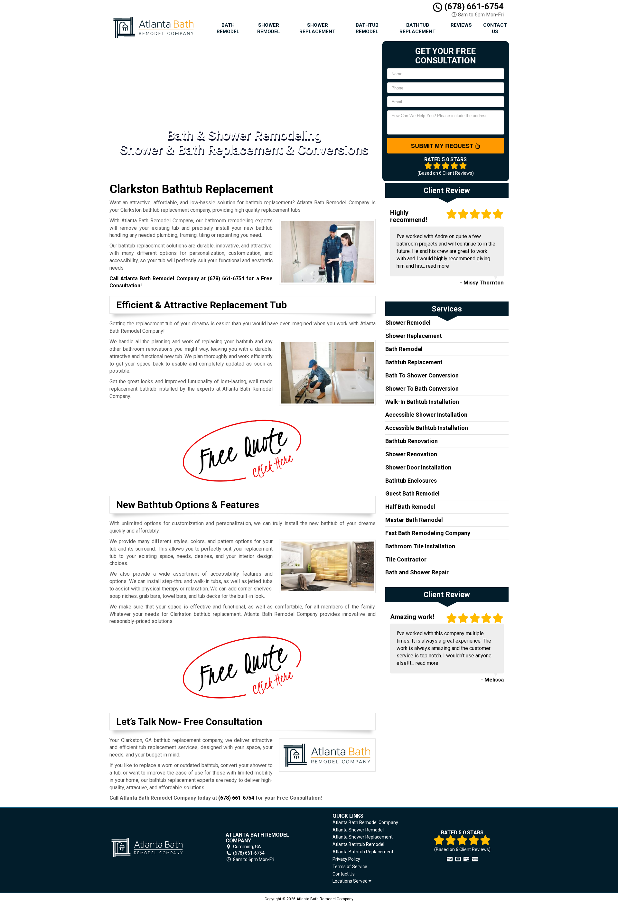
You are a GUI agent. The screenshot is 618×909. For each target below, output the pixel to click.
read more (437, 266)
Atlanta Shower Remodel (358, 829)
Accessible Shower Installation (426, 414)
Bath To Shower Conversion (422, 375)
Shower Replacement (317, 28)
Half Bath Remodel (410, 506)
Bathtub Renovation (411, 441)
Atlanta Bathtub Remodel (358, 844)
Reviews (461, 25)
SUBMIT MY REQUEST (443, 146)
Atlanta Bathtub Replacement (362, 851)
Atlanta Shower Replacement (362, 836)
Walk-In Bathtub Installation (422, 401)
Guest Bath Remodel (412, 493)
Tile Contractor (405, 559)
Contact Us (495, 28)
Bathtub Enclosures (411, 480)
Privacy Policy (346, 859)
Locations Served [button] (350, 881)
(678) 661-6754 (473, 6)
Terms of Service (349, 866)
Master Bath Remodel (414, 519)
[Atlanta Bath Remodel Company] (155, 847)
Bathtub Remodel (367, 28)
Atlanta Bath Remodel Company (365, 822)
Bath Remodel (228, 28)
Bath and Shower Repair (417, 572)
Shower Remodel (268, 28)
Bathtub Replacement (417, 28)
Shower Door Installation (418, 467)
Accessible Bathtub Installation (426, 427)
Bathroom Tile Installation (420, 546)
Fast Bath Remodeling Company (427, 533)
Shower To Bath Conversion (422, 388)
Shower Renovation (411, 454)
